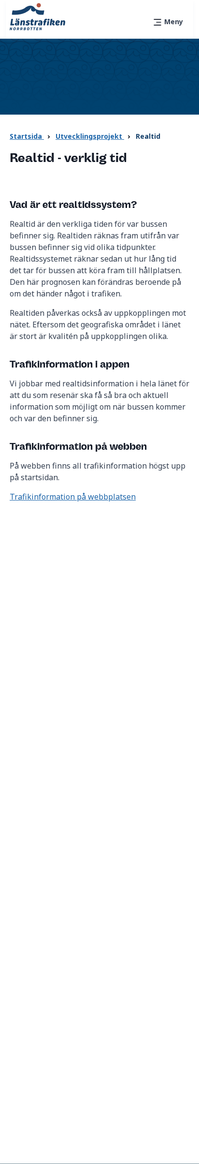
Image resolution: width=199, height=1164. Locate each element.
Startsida (27, 136)
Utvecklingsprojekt (90, 136)
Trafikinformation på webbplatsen (73, 496)
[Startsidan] (37, 16)
